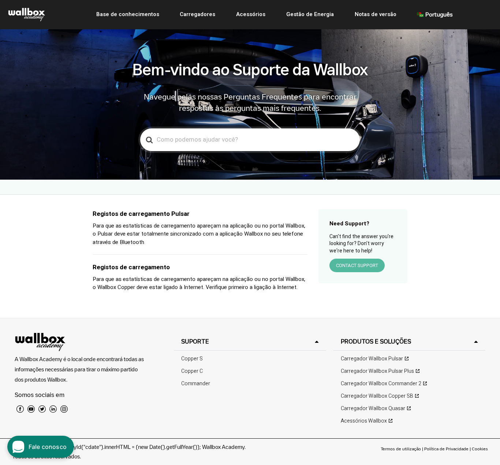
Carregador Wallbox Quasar (373, 408)
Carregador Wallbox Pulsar (372, 359)
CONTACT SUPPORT (357, 265)
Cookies (480, 449)
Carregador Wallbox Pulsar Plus (377, 371)
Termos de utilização (401, 449)
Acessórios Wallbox (364, 421)
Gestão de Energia (310, 14)
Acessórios (250, 14)
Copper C (192, 371)
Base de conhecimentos (127, 14)
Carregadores (197, 14)
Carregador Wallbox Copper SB (377, 396)
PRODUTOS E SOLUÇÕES (376, 341)
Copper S (192, 359)
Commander (195, 383)
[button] (250, 341)
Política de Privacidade (446, 449)
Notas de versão (375, 14)
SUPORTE (195, 341)
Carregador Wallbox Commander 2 (381, 383)
